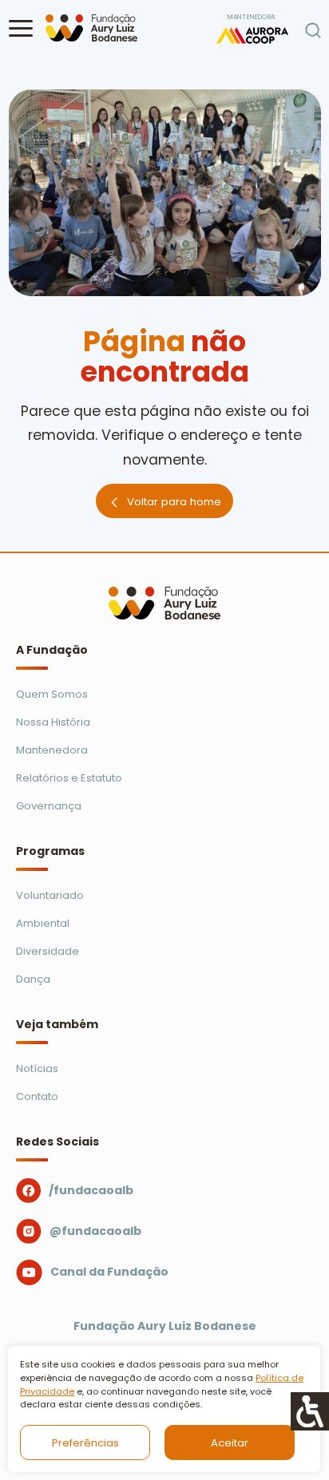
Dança (33, 979)
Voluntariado (50, 895)
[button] (21, 28)
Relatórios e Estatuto (69, 778)
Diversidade (47, 951)
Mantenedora (52, 750)
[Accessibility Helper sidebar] (310, 1411)
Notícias (37, 1068)
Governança (48, 805)
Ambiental (42, 923)
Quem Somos (52, 694)
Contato (37, 1096)
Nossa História (53, 722)
